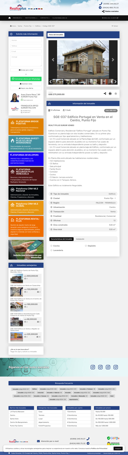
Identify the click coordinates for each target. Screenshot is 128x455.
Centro (12, 415)
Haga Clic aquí (15, 352)
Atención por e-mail (50, 441)
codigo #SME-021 (99, 396)
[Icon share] (93, 367)
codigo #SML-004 (22, 396)
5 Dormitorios (72, 426)
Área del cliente (110, 18)
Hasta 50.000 (100, 412)
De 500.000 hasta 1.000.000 (106, 422)
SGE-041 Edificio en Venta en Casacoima (25, 285)
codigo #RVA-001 (60, 396)
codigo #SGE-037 (21, 389)
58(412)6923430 (28, 100)
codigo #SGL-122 (82, 392)
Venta (20, 26)
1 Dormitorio (71, 412)
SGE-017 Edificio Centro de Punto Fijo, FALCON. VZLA (24, 271)
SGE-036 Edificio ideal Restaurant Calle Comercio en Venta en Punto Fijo (25, 314)
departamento (44, 422)
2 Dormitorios (72, 415)
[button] (53, 59)
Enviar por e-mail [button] (26, 70)
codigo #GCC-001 (68, 389)
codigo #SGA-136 (58, 399)
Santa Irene (14, 419)
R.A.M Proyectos (44, 426)
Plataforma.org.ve (60, 18)
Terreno (41, 415)
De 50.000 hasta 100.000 (104, 415)
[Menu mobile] (9, 18)
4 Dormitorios (72, 422)
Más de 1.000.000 (102, 426)
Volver (115, 26)
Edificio (38, 26)
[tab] (56, 35)
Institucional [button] (30, 18)
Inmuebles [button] (17, 18)
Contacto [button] (44, 18)
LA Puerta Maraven (17, 412)
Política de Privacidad (99, 448)
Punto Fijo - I (28, 26)
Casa (40, 412)
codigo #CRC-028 (48, 389)
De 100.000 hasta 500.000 (105, 419)
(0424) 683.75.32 (111, 8)
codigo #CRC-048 (101, 392)
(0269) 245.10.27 (111, 4)
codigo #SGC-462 (106, 389)
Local (40, 419)
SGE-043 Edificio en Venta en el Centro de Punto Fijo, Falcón (26, 299)
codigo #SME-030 (26, 392)
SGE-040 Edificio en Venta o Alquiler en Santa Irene (24, 329)
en (87, 389)
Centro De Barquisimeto (19, 422)
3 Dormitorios (72, 419)
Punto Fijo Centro (16, 426)
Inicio (14, 26)
